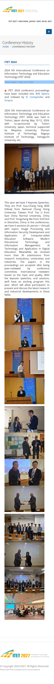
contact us (20, 669)
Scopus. (8, 100)
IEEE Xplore (42, 93)
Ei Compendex (34, 97)
